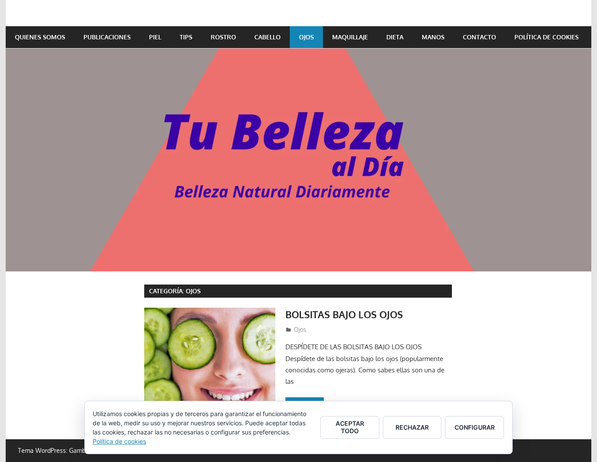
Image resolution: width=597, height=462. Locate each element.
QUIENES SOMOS (40, 37)
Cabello (267, 37)
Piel (155, 37)
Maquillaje (350, 37)
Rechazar (412, 427)
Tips (186, 37)
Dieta (394, 37)
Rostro (223, 37)
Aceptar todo (350, 427)
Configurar (475, 427)
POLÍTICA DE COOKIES (546, 37)
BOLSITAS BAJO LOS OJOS (344, 314)
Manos (433, 37)
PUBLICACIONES (107, 37)
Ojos (306, 37)
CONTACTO (479, 37)
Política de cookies (119, 441)
